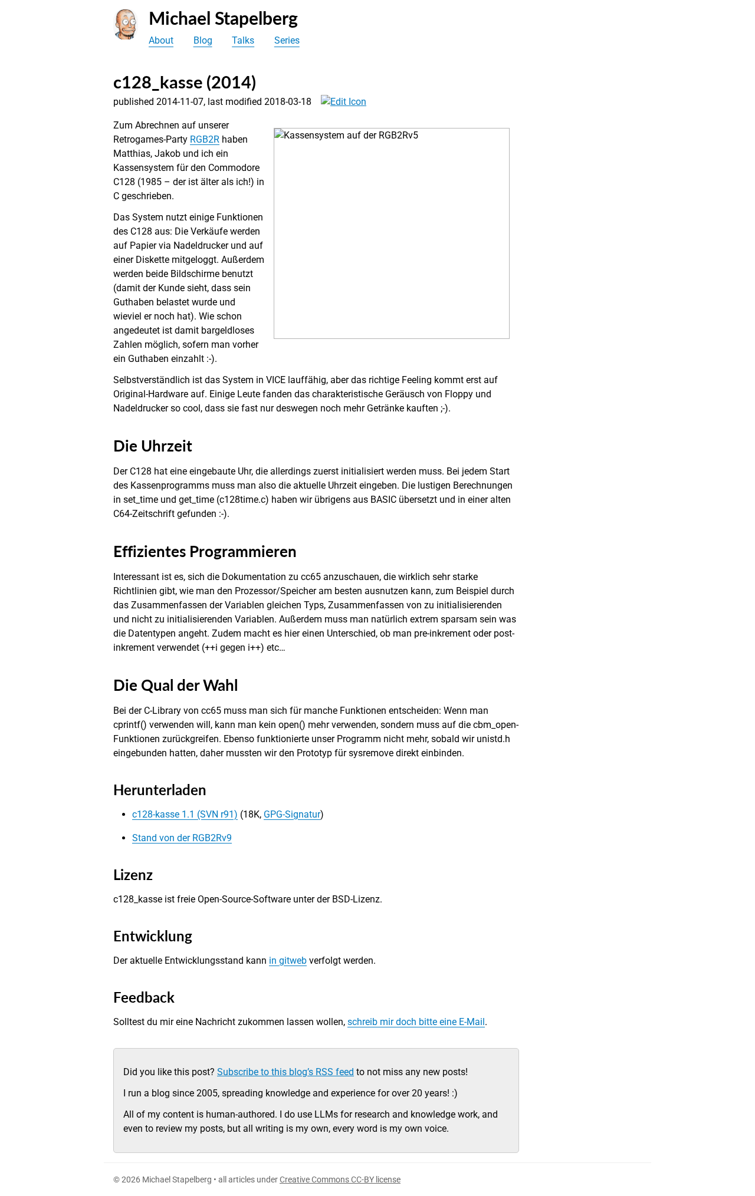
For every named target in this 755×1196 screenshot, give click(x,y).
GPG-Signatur (292, 814)
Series (287, 40)
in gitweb (288, 960)
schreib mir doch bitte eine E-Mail (416, 1021)
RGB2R (204, 139)
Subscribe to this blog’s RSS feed (285, 1072)
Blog (202, 40)
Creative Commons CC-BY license (340, 1179)
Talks (243, 40)
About (161, 40)
